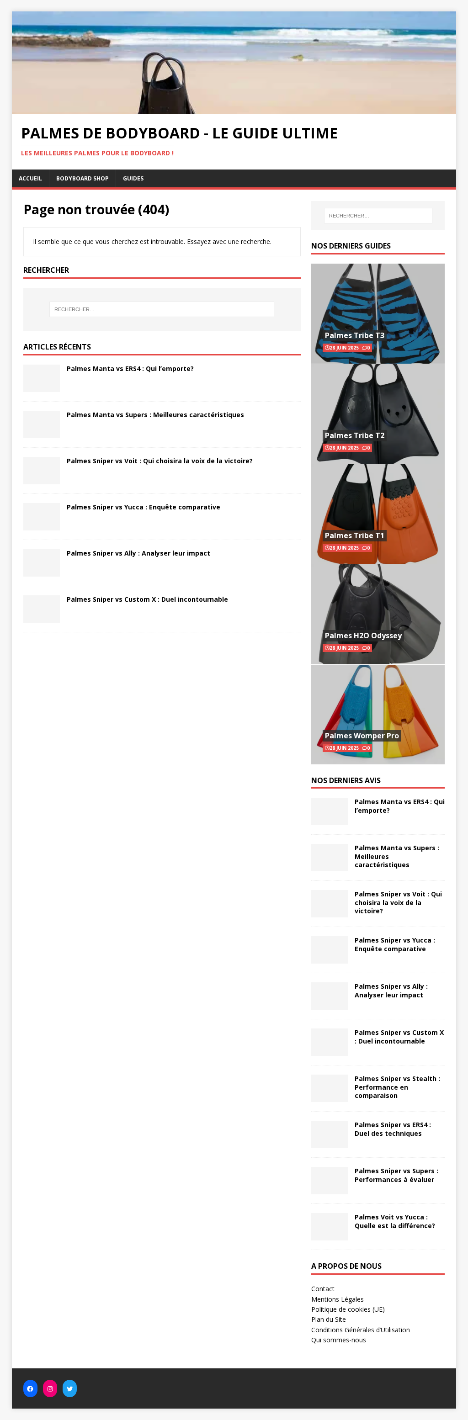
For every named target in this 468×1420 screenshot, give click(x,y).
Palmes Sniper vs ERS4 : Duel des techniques (393, 1128)
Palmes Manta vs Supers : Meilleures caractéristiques (155, 414)
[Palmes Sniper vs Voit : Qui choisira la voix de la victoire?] (41, 479)
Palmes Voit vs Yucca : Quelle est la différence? (395, 1221)
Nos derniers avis (346, 780)
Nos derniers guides (351, 246)
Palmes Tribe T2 (354, 435)
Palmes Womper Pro (362, 736)
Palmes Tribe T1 (354, 535)
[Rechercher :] (162, 309)
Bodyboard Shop (82, 178)
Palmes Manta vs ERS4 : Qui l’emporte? (130, 368)
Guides (133, 178)
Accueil (30, 178)
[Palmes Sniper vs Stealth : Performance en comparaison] (329, 1096)
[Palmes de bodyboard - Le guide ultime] (234, 108)
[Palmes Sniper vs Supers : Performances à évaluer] (329, 1189)
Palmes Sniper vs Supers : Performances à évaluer (396, 1174)
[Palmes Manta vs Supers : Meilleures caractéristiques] (41, 433)
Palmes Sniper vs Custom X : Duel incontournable (147, 599)
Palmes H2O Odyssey (363, 636)
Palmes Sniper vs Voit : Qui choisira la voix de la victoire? (160, 460)
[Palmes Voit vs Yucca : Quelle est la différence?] (329, 1235)
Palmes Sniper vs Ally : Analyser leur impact (138, 553)
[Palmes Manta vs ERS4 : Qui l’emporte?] (41, 386)
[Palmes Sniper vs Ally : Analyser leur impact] (41, 571)
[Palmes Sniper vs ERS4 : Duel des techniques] (329, 1143)
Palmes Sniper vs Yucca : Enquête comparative (143, 507)
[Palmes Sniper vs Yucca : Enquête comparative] (41, 525)
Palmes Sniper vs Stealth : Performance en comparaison (397, 1086)
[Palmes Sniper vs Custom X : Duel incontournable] (41, 617)
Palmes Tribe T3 (354, 335)
